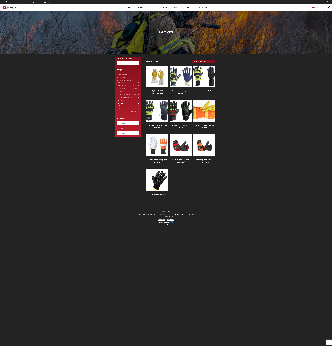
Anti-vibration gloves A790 (157, 194)
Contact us (188, 7)
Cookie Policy (170, 219)
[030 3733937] (33, 2)
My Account (203, 7)
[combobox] (128, 123)
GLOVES (120, 103)
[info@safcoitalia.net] (45, 2)
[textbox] (123, 123)
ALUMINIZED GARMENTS (123, 74)
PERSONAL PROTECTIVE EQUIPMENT (128, 88)
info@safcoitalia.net (51, 2)
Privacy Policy (161, 219)
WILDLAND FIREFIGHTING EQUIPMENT (128, 85)
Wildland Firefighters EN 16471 (127, 112)
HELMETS (120, 91)
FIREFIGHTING (121, 77)
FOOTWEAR (121, 100)
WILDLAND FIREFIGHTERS (124, 80)
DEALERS (153, 7)
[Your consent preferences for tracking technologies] (329, 343)
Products (140, 7)
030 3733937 (38, 2)
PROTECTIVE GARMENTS (125, 97)
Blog (175, 7)
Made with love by (165, 222)
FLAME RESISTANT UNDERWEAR (127, 94)
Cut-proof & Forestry (124, 109)
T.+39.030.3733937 (177, 214)
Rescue (121, 106)
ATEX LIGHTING (122, 83)
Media (165, 7)
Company (127, 7)
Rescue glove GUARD (204, 91)
